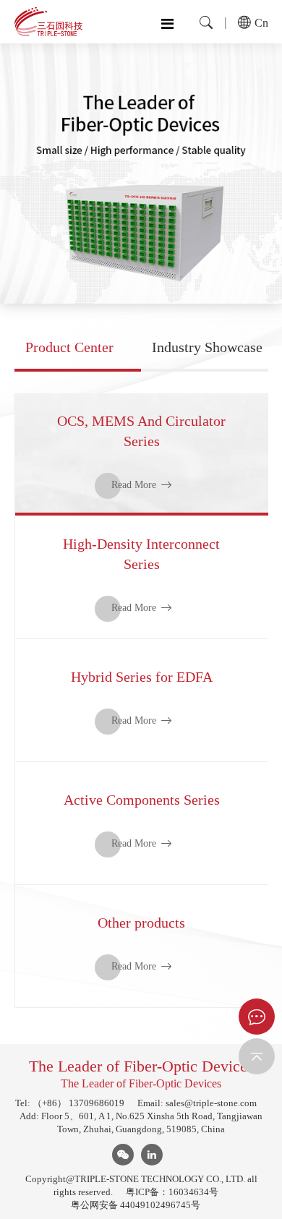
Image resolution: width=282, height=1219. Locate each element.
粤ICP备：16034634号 (172, 1191)
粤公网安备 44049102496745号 (135, 1204)
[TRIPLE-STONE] (48, 21)
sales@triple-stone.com (211, 1103)
